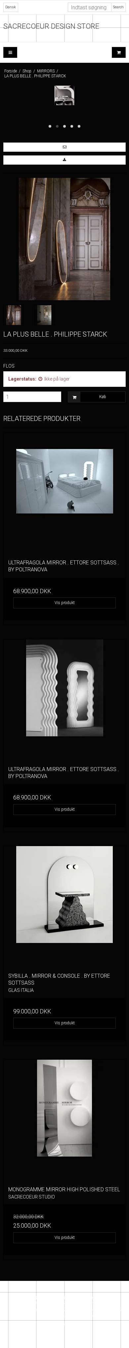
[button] (64, 147)
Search (118, 7)
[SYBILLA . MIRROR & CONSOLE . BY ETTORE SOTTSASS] (64, 907)
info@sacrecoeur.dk (76, 1315)
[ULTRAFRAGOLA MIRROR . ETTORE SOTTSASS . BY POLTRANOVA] (64, 493)
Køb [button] (102, 396)
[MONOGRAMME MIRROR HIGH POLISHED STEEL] (64, 1120)
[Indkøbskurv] (119, 52)
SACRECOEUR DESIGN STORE (51, 26)
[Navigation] (10, 52)
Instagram (66, 1324)
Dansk (10, 7)
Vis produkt (65, 602)
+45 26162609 (50, 1309)
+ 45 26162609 (106, 1309)
